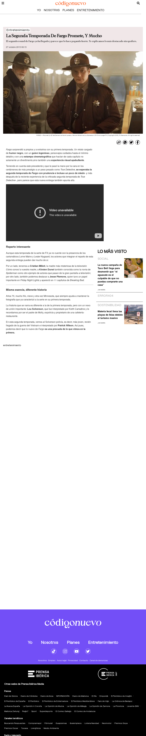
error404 (105, 295)
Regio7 (25, 711)
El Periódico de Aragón (121, 696)
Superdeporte (46, 711)
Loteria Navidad (92, 723)
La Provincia (118, 706)
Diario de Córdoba (29, 696)
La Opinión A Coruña (32, 706)
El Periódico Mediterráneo (83, 701)
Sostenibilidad (109, 305)
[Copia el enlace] (118, 142)
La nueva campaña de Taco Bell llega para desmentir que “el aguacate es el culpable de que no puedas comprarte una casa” (110, 274)
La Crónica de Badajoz (122, 701)
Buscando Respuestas (14, 723)
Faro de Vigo (103, 701)
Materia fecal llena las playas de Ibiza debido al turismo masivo (110, 315)
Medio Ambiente (51, 728)
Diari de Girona (11, 696)
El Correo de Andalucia (84, 711)
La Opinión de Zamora (100, 706)
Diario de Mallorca (80, 696)
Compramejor (34, 723)
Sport (34, 711)
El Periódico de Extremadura (55, 701)
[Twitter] (131, 142)
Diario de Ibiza (46, 696)
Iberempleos (76, 723)
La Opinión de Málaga (77, 706)
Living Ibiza (36, 728)
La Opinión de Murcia (54, 706)
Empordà (104, 696)
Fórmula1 (48, 723)
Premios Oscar (11, 728)
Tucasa (24, 728)
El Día (94, 696)
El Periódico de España (14, 701)
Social (103, 258)
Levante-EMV (133, 706)
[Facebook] (137, 142)
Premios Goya (121, 723)
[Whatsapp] (125, 142)
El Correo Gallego (63, 711)
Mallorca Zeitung (11, 711)
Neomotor (106, 723)
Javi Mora (101, 290)
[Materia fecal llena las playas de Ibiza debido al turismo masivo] (133, 314)
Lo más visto (112, 251)
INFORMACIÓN (62, 696)
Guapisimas (61, 723)
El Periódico (33, 701)
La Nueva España (12, 706)
